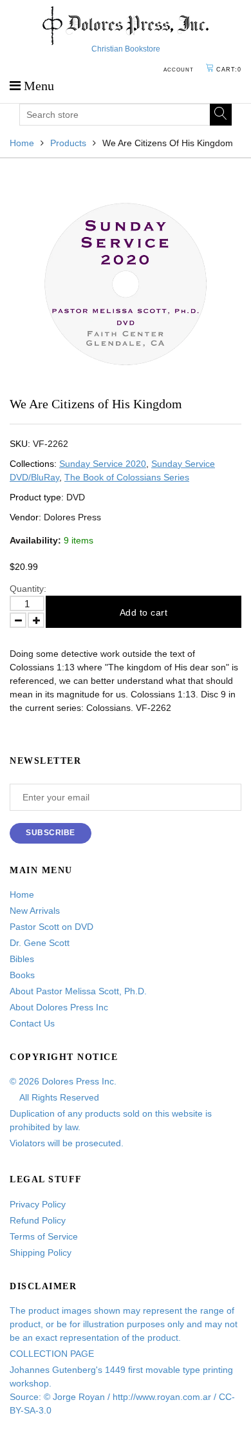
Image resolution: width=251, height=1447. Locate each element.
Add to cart (144, 612)
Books (22, 975)
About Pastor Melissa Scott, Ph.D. (78, 991)
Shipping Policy (40, 1252)
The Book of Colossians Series (126, 477)
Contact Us (32, 1023)
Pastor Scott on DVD (51, 927)
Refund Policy (38, 1220)
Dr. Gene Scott (40, 943)
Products (68, 143)
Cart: (228, 69)
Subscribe (50, 832)
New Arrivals (35, 910)
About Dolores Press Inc (59, 1007)
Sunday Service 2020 (102, 464)
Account (178, 70)
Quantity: (28, 588)
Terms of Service (44, 1236)
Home (22, 143)
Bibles (22, 959)
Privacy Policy (38, 1204)
